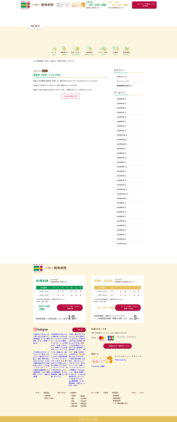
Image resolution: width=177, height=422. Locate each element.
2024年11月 (121, 194)
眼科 (72, 398)
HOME (37, 393)
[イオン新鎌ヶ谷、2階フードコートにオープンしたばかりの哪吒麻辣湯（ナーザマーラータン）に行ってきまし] (59, 359)
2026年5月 (120, 112)
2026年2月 (120, 126)
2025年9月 (120, 148)
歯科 (72, 401)
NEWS (47, 61)
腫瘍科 (83, 396)
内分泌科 (83, 401)
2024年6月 (120, 216)
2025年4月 (120, 171)
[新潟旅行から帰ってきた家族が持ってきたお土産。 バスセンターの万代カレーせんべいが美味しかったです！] (59, 341)
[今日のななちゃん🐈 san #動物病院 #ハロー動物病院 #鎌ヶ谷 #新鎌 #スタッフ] (59, 377)
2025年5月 (120, 167)
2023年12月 (121, 243)
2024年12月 (121, 189)
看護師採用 (116, 401)
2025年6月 (120, 162)
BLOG (142, 393)
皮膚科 (73, 396)
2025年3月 (120, 176)
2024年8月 (120, 207)
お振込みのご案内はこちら (119, 346)
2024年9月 (120, 203)
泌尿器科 (83, 406)
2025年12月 (121, 135)
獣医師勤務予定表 (123, 86)
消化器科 (83, 398)
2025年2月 (120, 180)
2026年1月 (120, 130)
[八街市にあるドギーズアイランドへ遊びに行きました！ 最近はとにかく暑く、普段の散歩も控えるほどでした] (41, 359)
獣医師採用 (116, 398)
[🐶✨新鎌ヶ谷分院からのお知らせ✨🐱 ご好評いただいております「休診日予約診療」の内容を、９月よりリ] (77, 359)
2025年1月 (120, 185)
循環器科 (83, 403)
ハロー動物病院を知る (120, 403)
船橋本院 (47, 396)
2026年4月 (120, 117)
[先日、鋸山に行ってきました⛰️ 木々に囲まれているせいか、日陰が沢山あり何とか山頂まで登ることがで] (77, 341)
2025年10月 (121, 144)
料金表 (106, 393)
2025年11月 (121, 139)
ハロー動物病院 (38, 61)
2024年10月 (121, 198)
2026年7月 (120, 103)
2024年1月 (120, 239)
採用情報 (116, 396)
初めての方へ (62, 393)
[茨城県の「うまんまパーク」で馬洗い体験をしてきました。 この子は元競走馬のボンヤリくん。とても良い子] (77, 377)
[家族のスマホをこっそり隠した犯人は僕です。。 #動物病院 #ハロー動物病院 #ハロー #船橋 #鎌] (41, 341)
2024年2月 (120, 234)
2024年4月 (120, 225)
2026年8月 (120, 99)
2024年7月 (120, 212)
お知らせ (53, 61)
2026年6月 (120, 108)
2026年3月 (120, 121)
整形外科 (74, 403)
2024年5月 (120, 221)
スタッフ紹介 (95, 393)
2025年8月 (120, 153)
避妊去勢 (74, 406)
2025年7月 (120, 158)
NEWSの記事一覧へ (70, 96)
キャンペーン (121, 81)
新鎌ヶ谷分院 (49, 398)
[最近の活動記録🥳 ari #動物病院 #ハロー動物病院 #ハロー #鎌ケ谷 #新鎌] (41, 377)
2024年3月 (120, 230)
